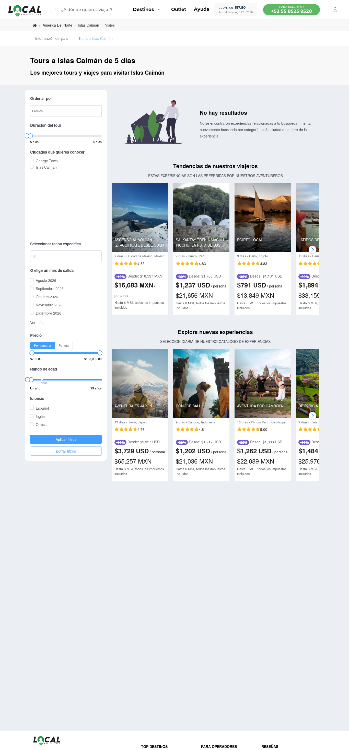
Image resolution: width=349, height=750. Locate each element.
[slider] (26, 136)
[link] (35, 25)
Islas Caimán (88, 25)
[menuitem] (148, 9)
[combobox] (49, 256)
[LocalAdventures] (27, 11)
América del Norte (57, 25)
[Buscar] (56, 9)
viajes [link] (110, 25)
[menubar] (291, 9)
